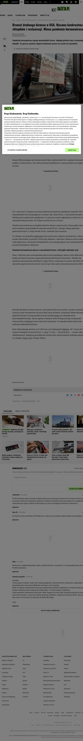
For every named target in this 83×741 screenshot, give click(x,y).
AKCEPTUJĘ (72, 150)
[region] (41, 129)
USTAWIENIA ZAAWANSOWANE (17, 150)
